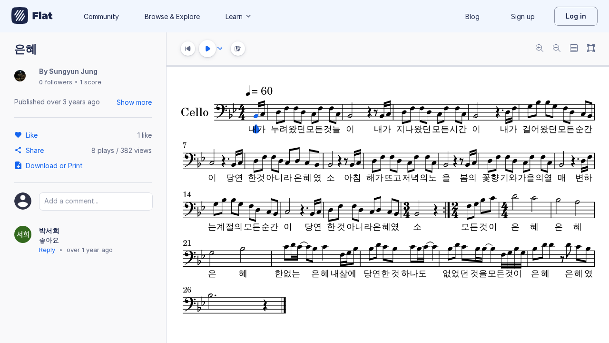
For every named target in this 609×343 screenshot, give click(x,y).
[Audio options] (220, 48)
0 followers (55, 82)
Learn (234, 16)
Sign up (523, 16)
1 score (90, 82)
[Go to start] (188, 48)
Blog (472, 16)
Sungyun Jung (73, 71)
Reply (47, 249)
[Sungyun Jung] (20, 76)
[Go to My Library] (32, 16)
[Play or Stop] (207, 48)
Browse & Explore (172, 16)
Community (101, 16)
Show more (134, 102)
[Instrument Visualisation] (238, 48)
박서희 (49, 230)
